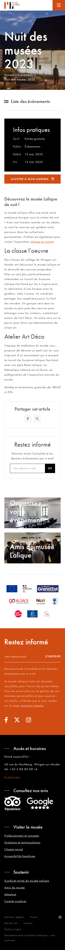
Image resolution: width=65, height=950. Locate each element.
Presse (33, 917)
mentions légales (32, 705)
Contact (28, 923)
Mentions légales (14, 917)
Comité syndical (15, 901)
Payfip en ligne (12, 929)
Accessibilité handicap (19, 856)
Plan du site (11, 923)
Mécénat (10, 894)
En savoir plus (12, 777)
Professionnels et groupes (21, 836)
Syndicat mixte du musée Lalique (26, 881)
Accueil (9, 75)
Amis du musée (14, 887)
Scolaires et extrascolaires (22, 842)
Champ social (13, 849)
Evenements (25, 75)
